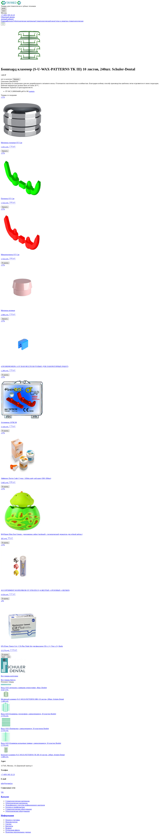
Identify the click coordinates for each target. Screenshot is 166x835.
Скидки (8, 824)
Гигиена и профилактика (15, 807)
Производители (11, 822)
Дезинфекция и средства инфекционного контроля (25, 805)
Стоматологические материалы (17, 801)
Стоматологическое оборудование (18, 809)
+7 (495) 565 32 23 (8, 15)
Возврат (8, 828)
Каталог (5, 796)
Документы (13, 81)
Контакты (9, 826)
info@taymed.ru (7, 783)
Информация (7, 815)
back (3, 657)
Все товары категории (9, 676)
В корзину (5, 263)
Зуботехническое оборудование (17, 811)
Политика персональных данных (18, 832)
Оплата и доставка (12, 820)
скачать (31, 91)
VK (2, 792)
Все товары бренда (8, 680)
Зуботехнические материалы (16, 803)
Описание (5, 81)
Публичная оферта (12, 830)
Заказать (16, 79)
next (8, 657)
